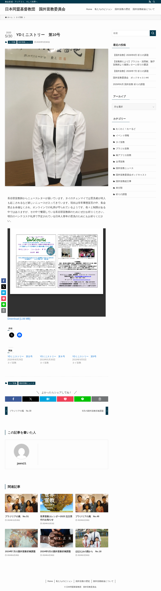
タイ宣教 (12, 42)
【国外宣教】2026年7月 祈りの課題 (131, 71)
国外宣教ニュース (25, 42)
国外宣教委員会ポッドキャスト (131, 174)
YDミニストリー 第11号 (20, 356)
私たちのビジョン (64, 581)
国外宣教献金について (103, 581)
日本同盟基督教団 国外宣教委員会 (35, 9)
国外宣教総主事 (123, 181)
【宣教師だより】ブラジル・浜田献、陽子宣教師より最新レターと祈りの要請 (134, 63)
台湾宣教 (120, 161)
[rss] (150, 1)
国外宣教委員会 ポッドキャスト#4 (131, 77)
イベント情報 (122, 135)
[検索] (154, 1)
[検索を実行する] (153, 33)
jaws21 (21, 463)
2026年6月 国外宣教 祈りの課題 (129, 84)
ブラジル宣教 (122, 148)
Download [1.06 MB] (19, 318)
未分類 (119, 188)
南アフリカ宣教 (123, 155)
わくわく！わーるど (126, 129)
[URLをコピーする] (100, 399)
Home (50, 581)
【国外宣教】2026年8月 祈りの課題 (131, 55)
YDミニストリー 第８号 (52, 356)
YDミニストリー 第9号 (84, 356)
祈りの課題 (121, 194)
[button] (13, 399)
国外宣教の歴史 (83, 581)
